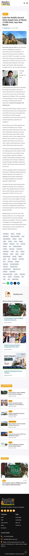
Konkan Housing (6, 256)
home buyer (11, 248)
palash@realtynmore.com (10, 539)
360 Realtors (5, 233)
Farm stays (23, 243)
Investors (22, 251)
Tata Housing (16, 276)
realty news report (7, 269)
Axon (23, 236)
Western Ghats (15, 279)
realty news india (13, 266)
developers (12, 243)
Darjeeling (5, 243)
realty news (5, 266)
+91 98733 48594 (8, 536)
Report (2, 525)
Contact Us (18, 525)
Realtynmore (7, 28)
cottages (21, 241)
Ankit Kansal (5, 236)
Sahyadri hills (12, 271)
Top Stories (3, 528)
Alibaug (12, 233)
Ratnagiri (17, 261)
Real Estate (5, 264)
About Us (17, 522)
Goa (10, 246)
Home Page (18, 517)
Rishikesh (5, 271)
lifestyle (20, 256)
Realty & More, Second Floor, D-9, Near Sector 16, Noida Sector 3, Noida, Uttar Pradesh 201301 (14, 544)
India (17, 251)
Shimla (16, 274)
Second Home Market (7, 274)
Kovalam (14, 256)
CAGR (4, 241)
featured (5, 246)
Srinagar (9, 276)
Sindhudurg (22, 274)
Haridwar (5, 248)
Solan (4, 276)
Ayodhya (14, 238)
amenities (18, 233)
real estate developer (14, 264)
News (2, 517)
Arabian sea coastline (15, 236)
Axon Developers (6, 238)
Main (2, 520)
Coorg (15, 241)
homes (12, 251)
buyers (20, 238)
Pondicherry (10, 261)
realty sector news (16, 269)
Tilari (4, 279)
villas (9, 279)
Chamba (10, 241)
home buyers (19, 248)
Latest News (18, 520)
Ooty (4, 261)
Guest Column (4, 522)
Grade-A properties (17, 246)
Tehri (23, 276)
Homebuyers (5, 251)
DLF (17, 243)
